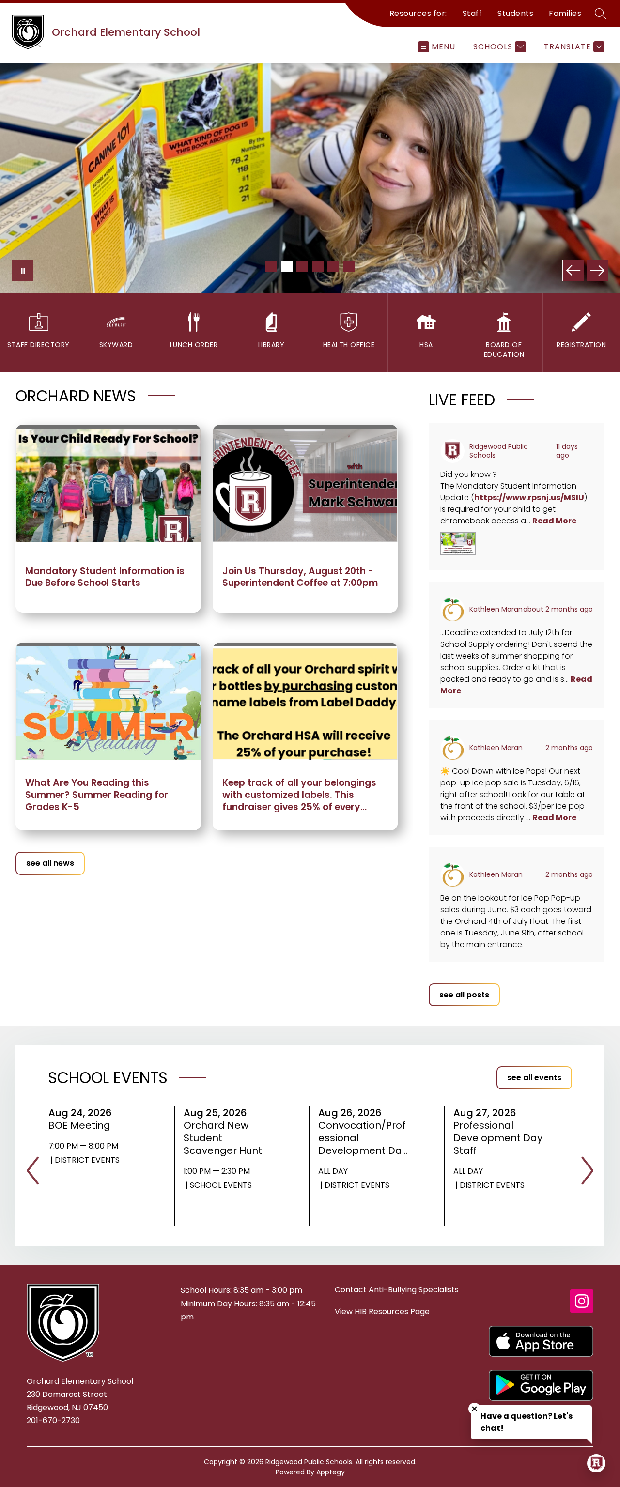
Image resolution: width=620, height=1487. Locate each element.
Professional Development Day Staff (497, 1138)
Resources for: (418, 13)
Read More (554, 520)
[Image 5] (333, 266)
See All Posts (464, 994)
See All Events (534, 1077)
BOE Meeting (82, 1125)
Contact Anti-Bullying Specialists (397, 1289)
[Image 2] (287, 266)
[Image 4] (318, 266)
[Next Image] (597, 270)
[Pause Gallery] (22, 270)
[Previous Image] (573, 270)
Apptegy (330, 1472)
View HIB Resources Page (382, 1311)
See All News (50, 863)
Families (565, 13)
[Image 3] (302, 266)
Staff (472, 13)
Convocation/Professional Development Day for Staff (362, 1138)
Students (515, 13)
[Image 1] (271, 266)
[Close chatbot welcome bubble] (474, 1409)
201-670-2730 (53, 1420)
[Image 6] (349, 266)
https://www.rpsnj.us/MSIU (529, 497)
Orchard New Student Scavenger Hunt (226, 1138)
